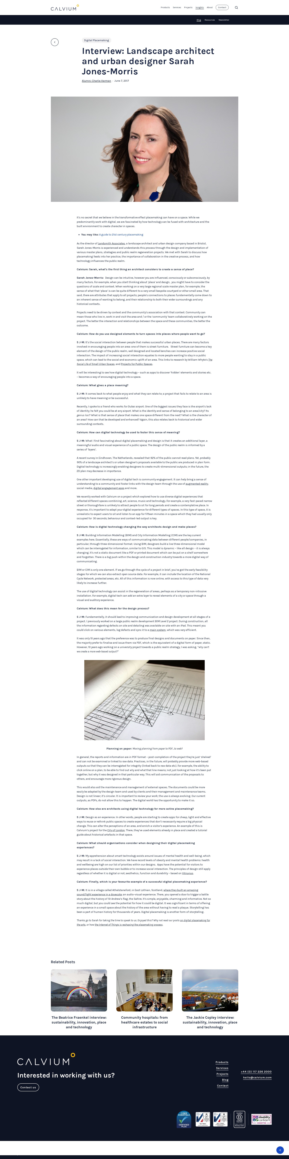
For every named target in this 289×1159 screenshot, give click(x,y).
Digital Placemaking (96, 40)
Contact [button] (222, 1085)
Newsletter (224, 20)
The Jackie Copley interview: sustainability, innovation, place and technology (210, 1022)
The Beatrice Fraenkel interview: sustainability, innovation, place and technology (78, 1022)
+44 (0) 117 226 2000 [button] (256, 1071)
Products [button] (222, 1062)
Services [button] (222, 1068)
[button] (28, 1087)
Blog (199, 20)
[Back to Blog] (56, 42)
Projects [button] (222, 1074)
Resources (210, 20)
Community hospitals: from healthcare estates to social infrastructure (144, 1022)
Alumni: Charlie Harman (96, 80)
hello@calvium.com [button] (257, 1077)
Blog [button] (225, 1079)
